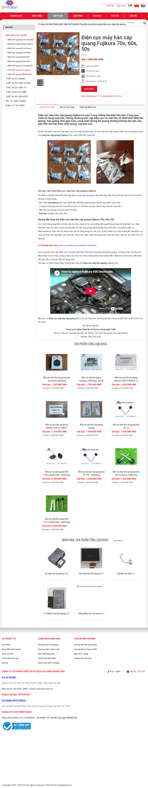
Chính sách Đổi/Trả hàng (48, 663)
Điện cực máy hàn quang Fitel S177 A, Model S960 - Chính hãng (56, 520)
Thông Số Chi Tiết (46, 107)
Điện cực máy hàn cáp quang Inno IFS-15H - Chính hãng (91, 473)
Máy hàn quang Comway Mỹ (20, 39)
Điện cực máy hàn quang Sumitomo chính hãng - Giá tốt (91, 379)
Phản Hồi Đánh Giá (88, 107)
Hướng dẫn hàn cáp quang (85, 645)
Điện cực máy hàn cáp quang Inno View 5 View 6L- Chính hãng (126, 473)
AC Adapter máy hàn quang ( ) (57, 613)
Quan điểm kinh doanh (11, 649)
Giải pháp (78, 16)
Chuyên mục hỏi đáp (82, 658)
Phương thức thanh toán (48, 649)
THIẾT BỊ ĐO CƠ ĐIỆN (15, 92)
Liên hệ (5, 663)
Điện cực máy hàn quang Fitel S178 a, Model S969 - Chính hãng (57, 473)
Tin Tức (115, 16)
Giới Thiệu (37, 16)
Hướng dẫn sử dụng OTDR (85, 649)
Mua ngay (89, 89)
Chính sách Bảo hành (47, 658)
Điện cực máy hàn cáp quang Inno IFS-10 (126, 426)
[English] (143, 6)
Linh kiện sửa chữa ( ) (126, 573)
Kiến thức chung (81, 654)
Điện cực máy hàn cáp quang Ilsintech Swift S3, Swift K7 (56, 426)
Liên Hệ (133, 16)
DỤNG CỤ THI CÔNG (15, 105)
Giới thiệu (110, 6)
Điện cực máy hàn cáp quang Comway (91, 426)
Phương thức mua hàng (48, 645)
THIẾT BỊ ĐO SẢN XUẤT (16, 96)
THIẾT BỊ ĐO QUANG (15, 78)
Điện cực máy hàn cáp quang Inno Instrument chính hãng (56, 379)
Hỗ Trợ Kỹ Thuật (67, 107)
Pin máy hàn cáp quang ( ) (56, 573)
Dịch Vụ (97, 16)
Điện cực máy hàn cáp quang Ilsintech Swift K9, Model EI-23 (126, 379)
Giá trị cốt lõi (7, 654)
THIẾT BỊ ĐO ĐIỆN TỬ (15, 87)
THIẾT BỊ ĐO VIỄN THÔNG (18, 83)
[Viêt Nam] (137, 6)
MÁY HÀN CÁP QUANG (16, 35)
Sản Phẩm (58, 16)
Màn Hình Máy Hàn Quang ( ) (91, 573)
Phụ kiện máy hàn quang (19, 70)
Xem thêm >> (118, 541)
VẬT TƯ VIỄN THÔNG (15, 101)
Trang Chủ (16, 16)
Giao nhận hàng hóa (46, 654)
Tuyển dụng (121, 6)
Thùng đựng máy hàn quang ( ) (91, 613)
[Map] (130, 6)
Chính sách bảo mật (10, 658)
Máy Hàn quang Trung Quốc (20, 65)
